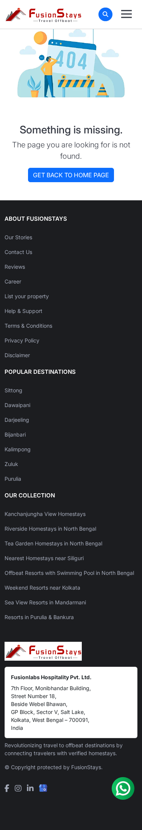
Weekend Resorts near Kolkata (42, 587)
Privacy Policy (22, 340)
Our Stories (18, 237)
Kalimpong (18, 449)
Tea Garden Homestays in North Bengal (53, 543)
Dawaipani (17, 405)
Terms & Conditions (28, 325)
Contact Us (18, 252)
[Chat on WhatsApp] (123, 788)
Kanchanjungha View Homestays (45, 514)
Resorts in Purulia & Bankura (39, 617)
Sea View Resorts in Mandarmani (45, 602)
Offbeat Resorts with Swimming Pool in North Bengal (69, 573)
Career (13, 281)
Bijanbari (15, 434)
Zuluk (11, 464)
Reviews (15, 266)
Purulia (13, 478)
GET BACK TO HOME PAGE (71, 175)
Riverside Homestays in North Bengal (50, 528)
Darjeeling (17, 420)
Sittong (13, 390)
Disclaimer (17, 355)
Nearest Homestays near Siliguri (44, 558)
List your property (27, 296)
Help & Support (23, 311)
